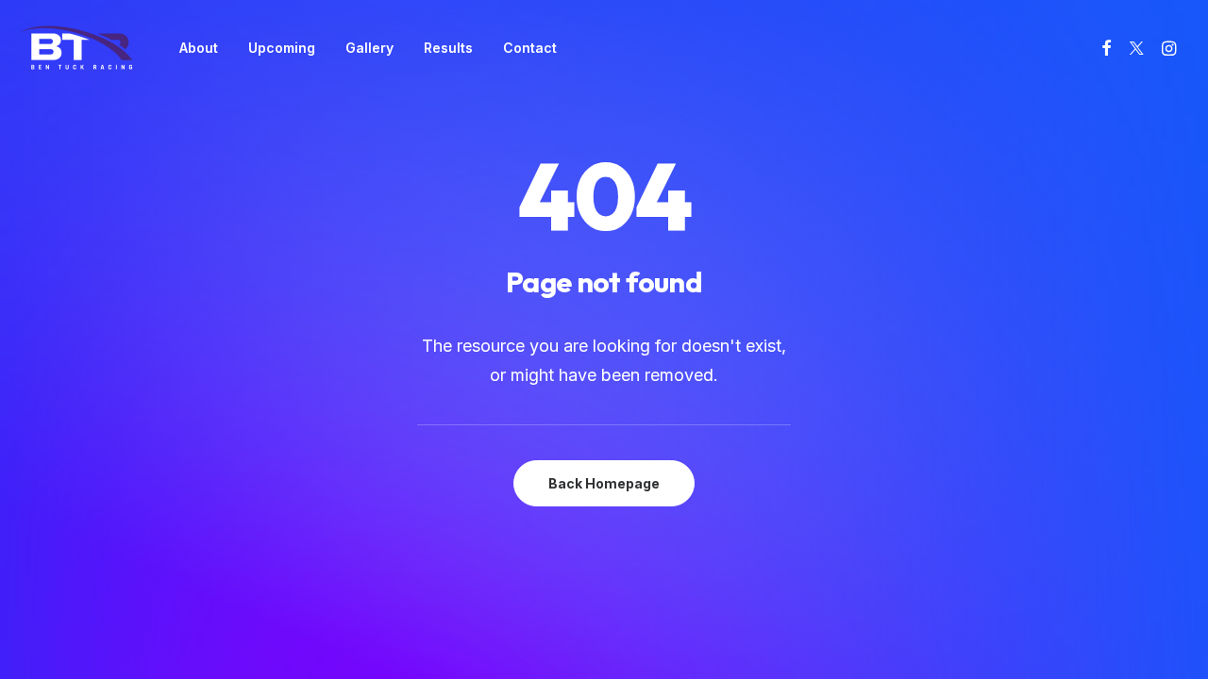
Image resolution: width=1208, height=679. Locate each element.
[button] (1109, 47)
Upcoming (281, 48)
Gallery (369, 48)
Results (448, 48)
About (198, 48)
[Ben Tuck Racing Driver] (76, 47)
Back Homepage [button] (604, 483)
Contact (530, 48)
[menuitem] (198, 47)
